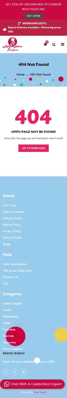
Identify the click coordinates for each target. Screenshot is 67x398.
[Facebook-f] (6, 372)
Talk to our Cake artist (17, 270)
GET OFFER (33, 16)
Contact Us (10, 277)
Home (20, 75)
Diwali (7, 310)
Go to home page (33, 148)
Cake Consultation (15, 264)
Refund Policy (12, 224)
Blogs (6, 244)
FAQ (6, 283)
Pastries (8, 336)
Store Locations (13, 212)
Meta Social (39, 392)
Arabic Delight (12, 303)
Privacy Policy (12, 231)
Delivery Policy (12, 218)
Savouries (9, 342)
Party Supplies (12, 349)
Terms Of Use (12, 237)
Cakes (7, 323)
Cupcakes (9, 329)
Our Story (9, 205)
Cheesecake (10, 316)
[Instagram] (15, 372)
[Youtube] (23, 372)
